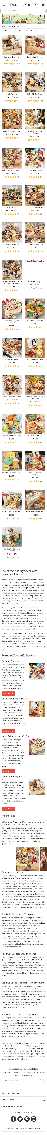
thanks (4, 621)
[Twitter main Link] (20, 1119)
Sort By (5, 30)
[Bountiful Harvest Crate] (12, 119)
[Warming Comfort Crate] (35, 500)
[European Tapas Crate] (35, 232)
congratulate (31, 833)
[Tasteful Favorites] (35, 158)
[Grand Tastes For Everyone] (35, 461)
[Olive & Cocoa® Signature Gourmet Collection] (12, 270)
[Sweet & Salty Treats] (35, 195)
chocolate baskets (16, 593)
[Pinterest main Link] (27, 1119)
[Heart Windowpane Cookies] (12, 309)
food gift (30, 836)
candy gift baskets (13, 889)
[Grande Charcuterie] (12, 348)
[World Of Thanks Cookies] (12, 461)
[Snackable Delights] (35, 270)
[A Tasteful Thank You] (35, 309)
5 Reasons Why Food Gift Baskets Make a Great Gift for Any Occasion (23, 823)
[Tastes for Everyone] (12, 45)
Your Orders (8, 1099)
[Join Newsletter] (41, 1080)
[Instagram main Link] (33, 1119)
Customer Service (10, 1093)
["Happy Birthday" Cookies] (12, 424)
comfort (7, 836)
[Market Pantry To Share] (12, 385)
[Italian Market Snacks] (35, 82)
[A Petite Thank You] (35, 424)
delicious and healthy (26, 613)
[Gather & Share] (12, 195)
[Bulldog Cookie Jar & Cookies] (12, 537)
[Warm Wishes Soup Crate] (12, 500)
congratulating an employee (24, 918)
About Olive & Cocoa (12, 1106)
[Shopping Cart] (43, 5)
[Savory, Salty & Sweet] (35, 45)
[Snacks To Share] (12, 82)
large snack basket (35, 957)
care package (34, 831)
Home (3, 26)
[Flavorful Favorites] (12, 232)
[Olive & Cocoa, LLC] (23, 4)
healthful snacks (8, 1034)
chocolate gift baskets (10, 897)
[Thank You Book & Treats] (35, 348)
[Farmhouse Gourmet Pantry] (35, 119)
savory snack (30, 986)
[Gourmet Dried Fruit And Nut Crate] (35, 385)
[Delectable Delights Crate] (12, 158)
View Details (8, 693)
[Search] (45, 10)
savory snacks (30, 593)
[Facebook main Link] (13, 1119)
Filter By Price (31, 30)
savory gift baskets (25, 884)
